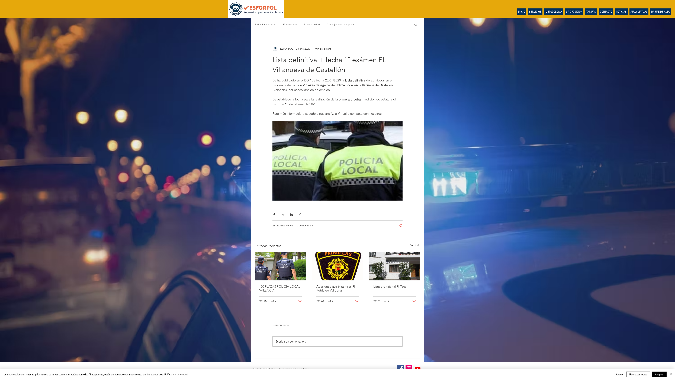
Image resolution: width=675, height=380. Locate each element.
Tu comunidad (312, 24)
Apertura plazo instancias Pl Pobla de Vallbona (335, 288)
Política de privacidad (176, 374)
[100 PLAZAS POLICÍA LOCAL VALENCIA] (280, 266)
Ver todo (415, 245)
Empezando (290, 24)
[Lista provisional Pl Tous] (394, 266)
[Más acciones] (400, 49)
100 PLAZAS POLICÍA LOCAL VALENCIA (279, 288)
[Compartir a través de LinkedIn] (291, 214)
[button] (415, 24)
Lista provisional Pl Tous (389, 287)
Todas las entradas (265, 24)
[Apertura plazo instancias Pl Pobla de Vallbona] (337, 266)
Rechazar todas (638, 374)
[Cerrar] (671, 374)
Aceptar (659, 374)
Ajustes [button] (619, 374)
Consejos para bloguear (340, 24)
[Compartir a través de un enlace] (300, 214)
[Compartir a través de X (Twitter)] (282, 214)
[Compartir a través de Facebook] (274, 214)
